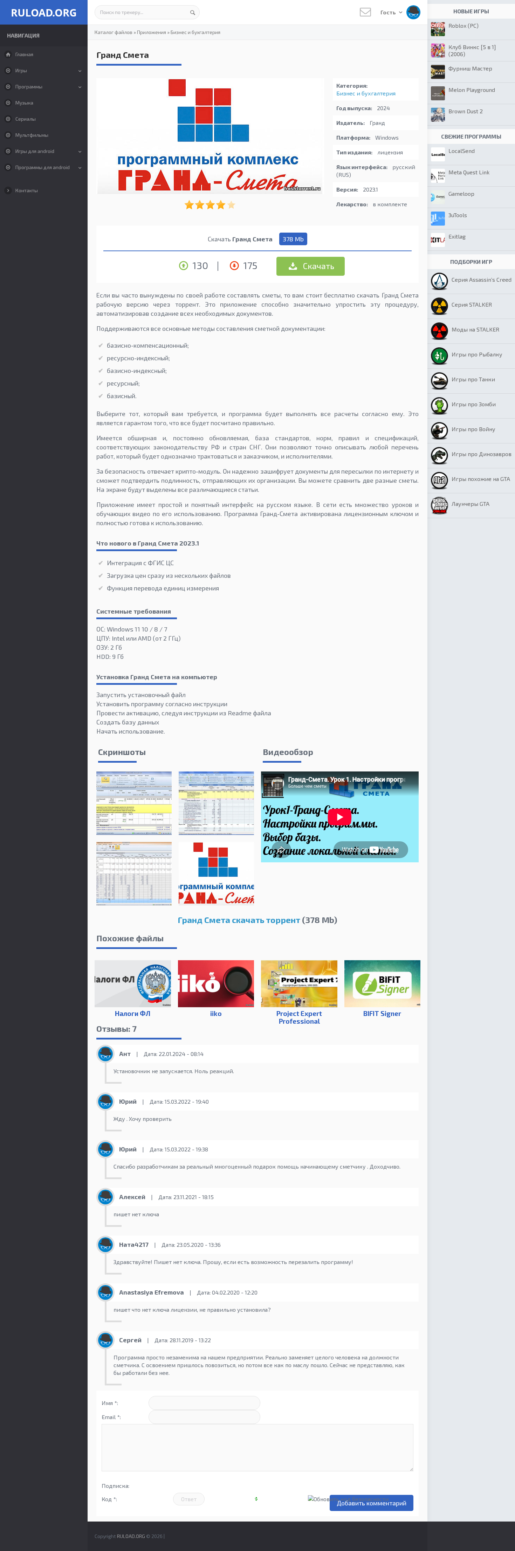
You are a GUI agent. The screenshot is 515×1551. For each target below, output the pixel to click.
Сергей (130, 1340)
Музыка (24, 103)
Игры (21, 70)
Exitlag (457, 236)
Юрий (128, 1101)
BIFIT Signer (382, 1013)
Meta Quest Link (468, 172)
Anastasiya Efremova (151, 1292)
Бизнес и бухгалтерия (195, 32)
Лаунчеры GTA (470, 503)
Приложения (151, 32)
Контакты (26, 190)
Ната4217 (134, 1244)
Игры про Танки (473, 379)
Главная (24, 54)
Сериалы (25, 119)
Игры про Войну (473, 429)
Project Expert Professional (299, 1017)
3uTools (457, 215)
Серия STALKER (472, 304)
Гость (388, 12)
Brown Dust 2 (465, 111)
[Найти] (192, 12)
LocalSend (461, 150)
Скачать (317, 266)
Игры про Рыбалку (477, 354)
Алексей (132, 1197)
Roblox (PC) (463, 25)
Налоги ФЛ (132, 1013)
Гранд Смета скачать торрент (239, 920)
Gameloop (461, 193)
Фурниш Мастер (470, 68)
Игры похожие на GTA (481, 478)
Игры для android (34, 151)
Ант (125, 1053)
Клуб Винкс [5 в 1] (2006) (472, 50)
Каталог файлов (113, 32)
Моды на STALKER (475, 329)
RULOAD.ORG (44, 12)
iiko (216, 1013)
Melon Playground (471, 89)
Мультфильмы (31, 135)
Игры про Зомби (474, 404)
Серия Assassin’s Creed (481, 279)
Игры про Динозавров (481, 453)
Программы (28, 86)
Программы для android (42, 167)
